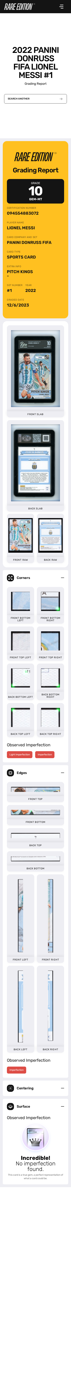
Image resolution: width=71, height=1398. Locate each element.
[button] (35, 577)
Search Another (18, 98)
